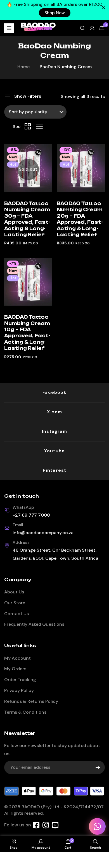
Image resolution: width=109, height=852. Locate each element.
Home (23, 67)
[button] (54, 12)
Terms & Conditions (25, 712)
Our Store (14, 603)
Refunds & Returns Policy (31, 701)
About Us (14, 592)
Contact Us (16, 614)
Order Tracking (20, 679)
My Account (17, 658)
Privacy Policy (19, 690)
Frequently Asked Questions (34, 624)
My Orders (15, 669)
